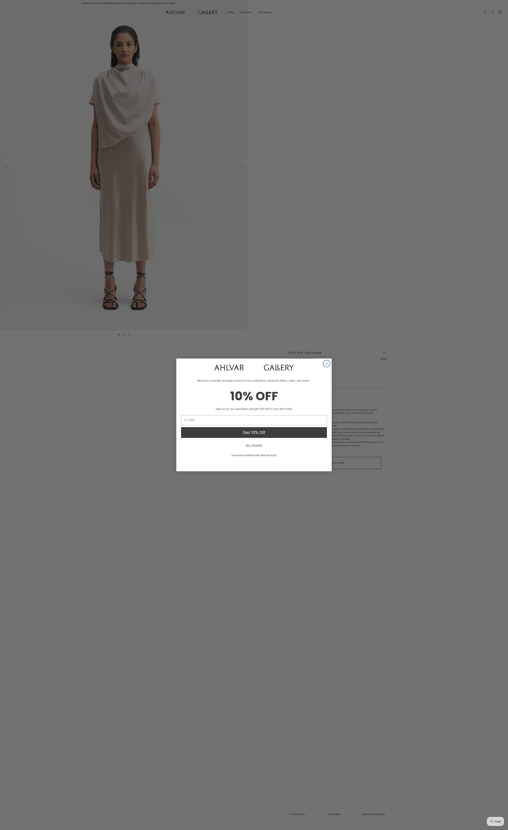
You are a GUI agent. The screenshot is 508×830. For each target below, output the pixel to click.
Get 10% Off (254, 432)
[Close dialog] (326, 363)
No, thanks (254, 445)
